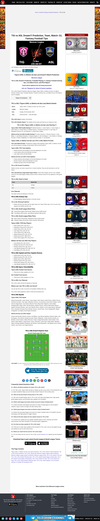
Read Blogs (86, 282)
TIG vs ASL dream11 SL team (39, 458)
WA (35, 380)
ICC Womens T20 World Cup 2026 (34, 500)
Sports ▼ (59, 2)
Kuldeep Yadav (70, 505)
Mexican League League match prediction (48, 453)
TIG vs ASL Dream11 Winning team (23, 457)
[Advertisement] (50, 8)
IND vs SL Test (20, 2)
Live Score (29, 2)
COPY (49, 380)
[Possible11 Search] (97, 2)
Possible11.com (44, 434)
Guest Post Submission (89, 498)
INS (10, 518)
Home (13, 2)
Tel (3, 518)
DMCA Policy (87, 496)
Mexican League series (40, 455)
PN (42, 380)
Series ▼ (36, 2)
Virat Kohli (69, 496)
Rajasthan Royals (55, 505)
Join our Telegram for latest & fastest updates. (36, 88)
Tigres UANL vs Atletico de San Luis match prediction (25, 451)
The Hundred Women (31, 496)
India (52, 496)
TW (27, 380)
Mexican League (36, 78)
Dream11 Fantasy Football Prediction (48, 12)
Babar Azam (70, 500)
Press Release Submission (89, 500)
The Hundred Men (30, 505)
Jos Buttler (69, 507)
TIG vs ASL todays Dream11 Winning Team (25, 460)
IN (18, 518)
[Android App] (13, 505)
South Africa (53, 500)
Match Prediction (83, 2)
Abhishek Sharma (71, 503)
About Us (96, 518)
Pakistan (53, 503)
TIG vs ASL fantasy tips (30, 453)
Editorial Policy (79, 518)
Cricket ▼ (43, 2)
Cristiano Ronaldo (71, 510)
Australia (53, 498)
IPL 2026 (28, 502)
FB (24, 380)
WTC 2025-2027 (30, 498)
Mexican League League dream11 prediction (22, 455)
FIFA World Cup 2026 (31, 503)
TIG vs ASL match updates (43, 460)
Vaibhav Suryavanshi (72, 508)
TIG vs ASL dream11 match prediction (49, 451)
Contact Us (88, 518)
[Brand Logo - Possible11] (13, 498)
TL (38, 380)
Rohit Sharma (70, 498)
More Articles (85, 371)
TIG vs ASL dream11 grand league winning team (45, 457)
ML (46, 380)
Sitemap (86, 502)
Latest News (67, 2)
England (53, 502)
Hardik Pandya (70, 502)
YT (21, 518)
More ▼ (92, 2)
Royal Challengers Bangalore (57, 507)
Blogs (74, 2)
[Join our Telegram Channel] (36, 371)
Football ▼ (51, 2)
